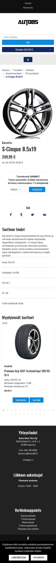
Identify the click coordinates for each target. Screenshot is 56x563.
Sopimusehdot (28, 515)
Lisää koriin (37, 189)
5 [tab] (19, 410)
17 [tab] (28, 414)
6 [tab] (24, 410)
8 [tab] (32, 410)
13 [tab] (52, 410)
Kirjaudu (28, 3)
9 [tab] (36, 410)
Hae (28, 42)
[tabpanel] (28, 363)
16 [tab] (24, 414)
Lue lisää (36, 400)
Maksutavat (28, 522)
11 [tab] (44, 410)
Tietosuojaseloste (28, 525)
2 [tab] (7, 410)
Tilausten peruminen (28, 528)
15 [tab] (19, 414)
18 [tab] (32, 414)
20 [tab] (40, 414)
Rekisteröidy (28, 8)
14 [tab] (15, 414)
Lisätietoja (19, 557)
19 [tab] (36, 414)
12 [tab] (48, 410)
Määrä (14, 189)
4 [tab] (15, 410)
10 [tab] (40, 410)
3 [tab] (11, 410)
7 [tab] (28, 410)
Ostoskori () (24, 49)
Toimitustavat (28, 519)
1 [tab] (3, 410)
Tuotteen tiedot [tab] (13, 229)
